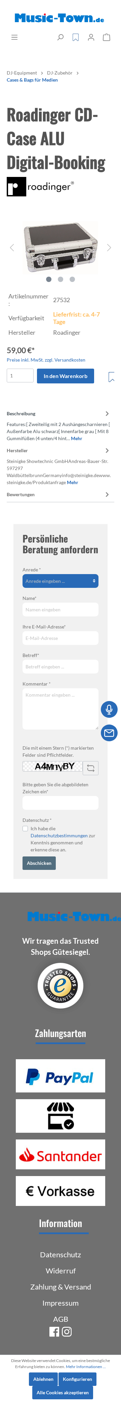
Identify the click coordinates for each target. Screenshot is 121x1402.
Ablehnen (43, 1379)
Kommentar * (37, 684)
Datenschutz (60, 1254)
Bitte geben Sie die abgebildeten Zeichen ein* (55, 788)
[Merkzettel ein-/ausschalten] (113, 377)
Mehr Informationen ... (86, 1366)
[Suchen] (60, 37)
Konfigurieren (77, 1379)
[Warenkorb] (106, 37)
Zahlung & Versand (60, 1286)
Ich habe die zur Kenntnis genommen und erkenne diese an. (63, 839)
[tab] (59, 424)
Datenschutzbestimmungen (59, 835)
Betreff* (31, 655)
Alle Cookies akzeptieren (63, 1392)
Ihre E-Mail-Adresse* (44, 626)
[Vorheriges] (12, 248)
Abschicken (39, 863)
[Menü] (14, 37)
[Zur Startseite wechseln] (60, 18)
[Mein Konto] (91, 37)
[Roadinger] (60, 186)
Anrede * (32, 569)
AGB (60, 1318)
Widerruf (61, 1270)
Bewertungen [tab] (21, 494)
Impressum (60, 1302)
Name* (30, 598)
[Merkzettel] (75, 37)
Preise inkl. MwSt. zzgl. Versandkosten (46, 360)
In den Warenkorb (65, 376)
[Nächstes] (109, 248)
